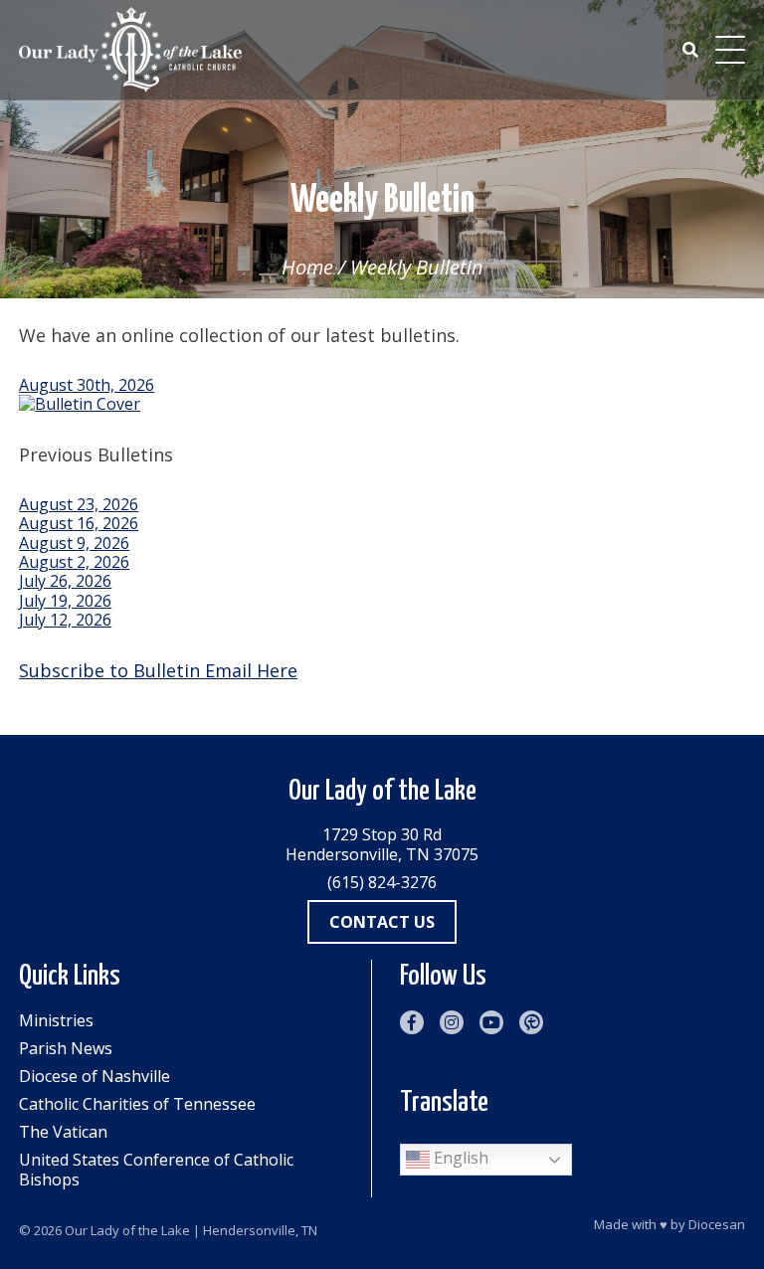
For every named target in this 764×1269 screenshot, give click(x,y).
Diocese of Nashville (94, 1076)
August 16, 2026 (78, 523)
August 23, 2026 (78, 504)
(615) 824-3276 (382, 882)
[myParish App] (531, 1022)
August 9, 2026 (74, 543)
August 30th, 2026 (86, 385)
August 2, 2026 (74, 562)
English (459, 1158)
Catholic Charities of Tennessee (137, 1104)
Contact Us (382, 922)
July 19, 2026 (65, 601)
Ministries (56, 1020)
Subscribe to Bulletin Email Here (158, 670)
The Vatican (63, 1132)
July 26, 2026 (65, 581)
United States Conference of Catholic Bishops (156, 1169)
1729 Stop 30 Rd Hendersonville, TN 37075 (382, 844)
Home (307, 267)
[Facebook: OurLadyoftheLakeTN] (412, 1022)
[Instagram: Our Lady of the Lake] (452, 1022)
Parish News (65, 1048)
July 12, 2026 (65, 620)
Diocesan (716, 1224)
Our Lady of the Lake (127, 1230)
